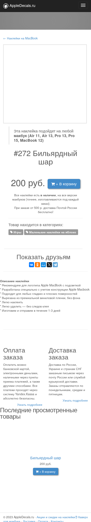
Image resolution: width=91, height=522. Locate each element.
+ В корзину (66, 183)
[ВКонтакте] (31, 264)
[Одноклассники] (37, 264)
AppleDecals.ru (22, 5)
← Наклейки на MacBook (20, 38)
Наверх (82, 517)
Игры (17, 232)
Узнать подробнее (29, 404)
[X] (49, 264)
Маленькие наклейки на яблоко (52, 232)
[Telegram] (55, 264)
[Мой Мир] (43, 264)
